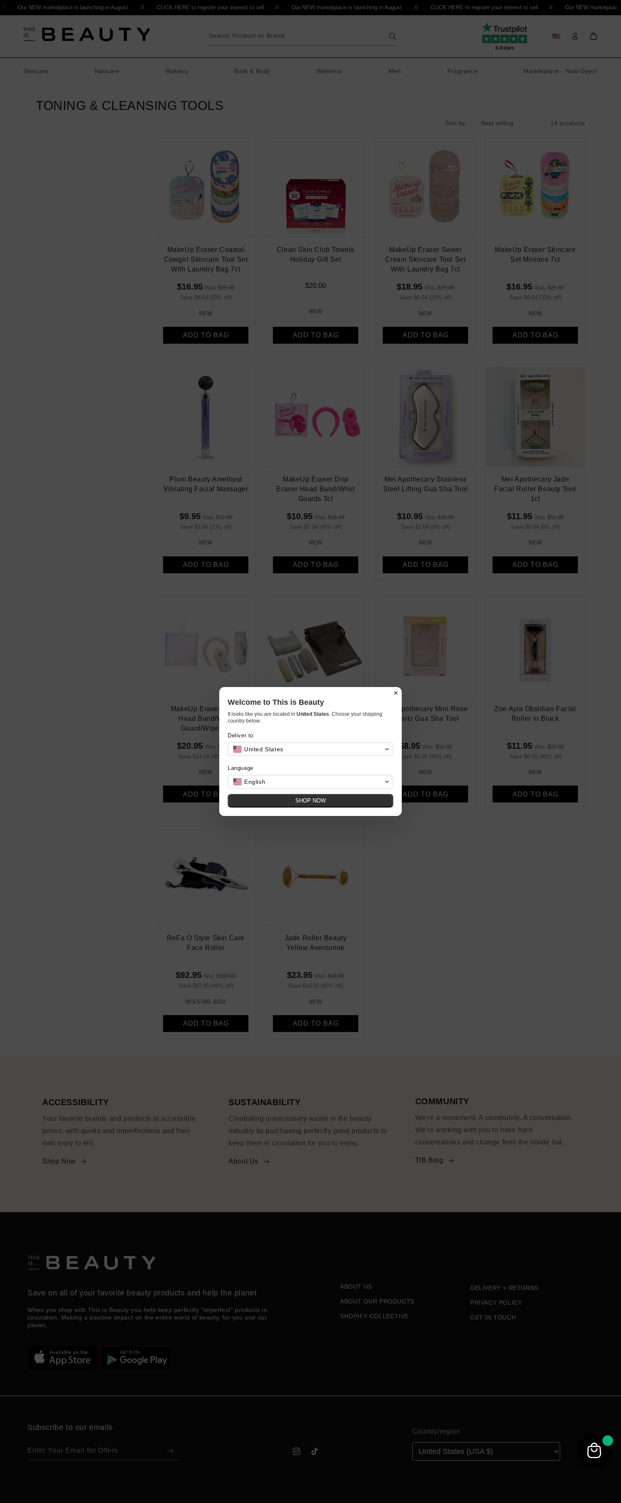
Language (240, 768)
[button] (310, 749)
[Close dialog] (396, 693)
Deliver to (240, 735)
